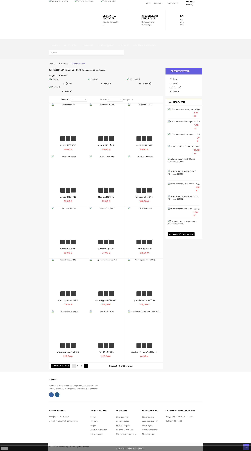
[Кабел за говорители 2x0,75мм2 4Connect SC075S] (183, 172)
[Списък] (56, 100)
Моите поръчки (148, 417)
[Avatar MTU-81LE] (68, 171)
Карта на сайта (96, 434)
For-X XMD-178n (106, 352)
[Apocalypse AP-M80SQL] (144, 275)
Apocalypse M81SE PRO (106, 300)
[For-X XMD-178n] (106, 326)
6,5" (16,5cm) (145, 83)
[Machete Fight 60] (106, 223)
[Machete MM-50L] (68, 223)
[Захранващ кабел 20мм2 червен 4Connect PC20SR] (183, 222)
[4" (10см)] (67, 79)
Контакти (94, 421)
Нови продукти (122, 417)
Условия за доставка (98, 430)
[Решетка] (53, 100)
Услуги (93, 425)
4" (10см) (67, 83)
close (4, 448)
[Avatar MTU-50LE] (106, 120)
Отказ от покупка (123, 425)
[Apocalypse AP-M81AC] (68, 326)
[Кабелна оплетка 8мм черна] (180, 109)
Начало (52, 63)
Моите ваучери (148, 434)
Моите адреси (147, 425)
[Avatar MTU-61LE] (144, 120)
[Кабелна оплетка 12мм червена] (181, 134)
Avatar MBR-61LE (68, 145)
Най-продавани (177, 102)
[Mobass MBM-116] (106, 171)
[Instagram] (57, 394)
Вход (148, 3)
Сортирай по (65, 100)
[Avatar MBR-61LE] (68, 120)
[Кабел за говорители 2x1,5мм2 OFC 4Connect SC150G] (183, 197)
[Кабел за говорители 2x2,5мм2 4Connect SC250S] (183, 160)
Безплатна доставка (109, 17)
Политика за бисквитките (126, 434)
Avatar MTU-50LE (106, 145)
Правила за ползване (124, 430)
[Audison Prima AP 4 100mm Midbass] (144, 326)
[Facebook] (51, 394)
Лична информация (150, 430)
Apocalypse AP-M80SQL (144, 300)
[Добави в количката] (62, 138)
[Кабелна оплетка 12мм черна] (180, 121)
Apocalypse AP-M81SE (68, 300)
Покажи (103, 100)
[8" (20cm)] (67, 87)
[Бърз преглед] (73, 138)
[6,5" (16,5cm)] (145, 79)
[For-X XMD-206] (144, 223)
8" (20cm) (67, 91)
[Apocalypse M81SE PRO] (106, 275)
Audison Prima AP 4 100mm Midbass (144, 353)
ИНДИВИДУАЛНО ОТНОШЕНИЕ (150, 17)
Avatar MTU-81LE (68, 197)
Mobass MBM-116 (106, 197)
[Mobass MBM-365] (144, 171)
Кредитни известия (149, 421)
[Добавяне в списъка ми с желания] (68, 138)
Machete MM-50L (68, 248)
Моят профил (150, 410)
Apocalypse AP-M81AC (68, 352)
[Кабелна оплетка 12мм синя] (180, 209)
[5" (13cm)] (106, 79)
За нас (93, 417)
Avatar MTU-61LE (144, 145)
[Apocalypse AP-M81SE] (68, 275)
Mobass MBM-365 (144, 197)
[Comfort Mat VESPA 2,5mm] (180, 146)
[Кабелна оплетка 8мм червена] (181, 184)
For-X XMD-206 (144, 248)
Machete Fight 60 (106, 248)
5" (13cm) (106, 83)
